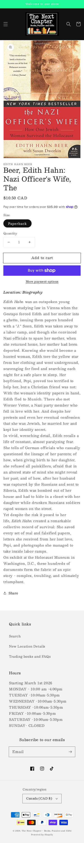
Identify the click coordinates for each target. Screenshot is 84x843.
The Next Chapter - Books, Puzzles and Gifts (46, 830)
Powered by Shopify (42, 834)
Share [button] (13, 593)
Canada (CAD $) (39, 798)
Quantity (10, 233)
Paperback (17, 223)
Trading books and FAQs (30, 656)
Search (15, 636)
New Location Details (27, 646)
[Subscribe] (70, 752)
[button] (6, 24)
